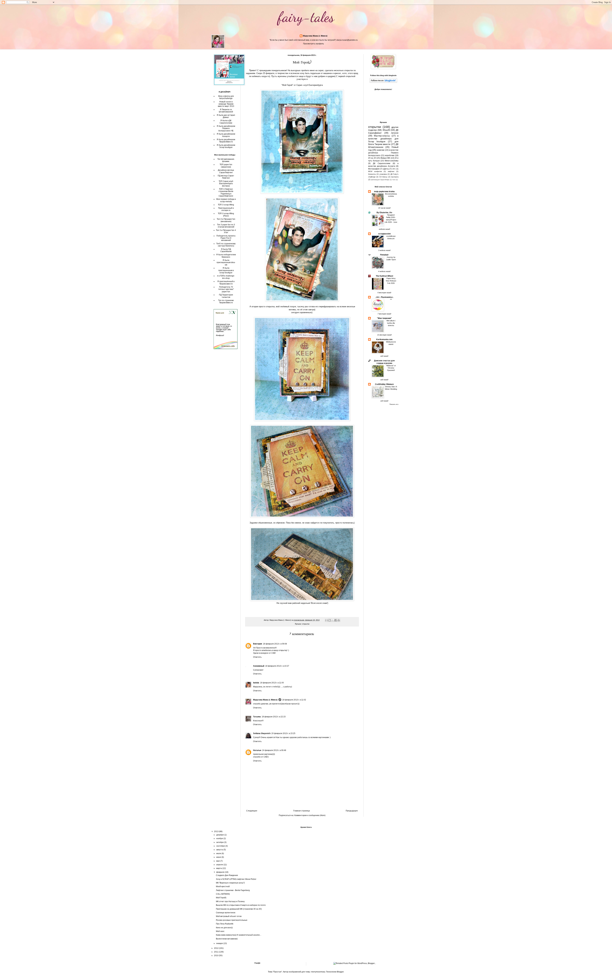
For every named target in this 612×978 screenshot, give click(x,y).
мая (218, 861)
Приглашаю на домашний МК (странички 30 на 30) (239, 909)
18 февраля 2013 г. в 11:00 (272, 683)
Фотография (373, 169)
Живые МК (385, 158)
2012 (216, 948)
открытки (305, 624)
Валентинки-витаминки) (227, 939)
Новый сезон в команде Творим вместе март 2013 (226, 104)
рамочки (380, 150)
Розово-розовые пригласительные (231, 920)
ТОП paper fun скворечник (226, 165)
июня (219, 857)
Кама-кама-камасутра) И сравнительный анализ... (238, 935)
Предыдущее (352, 811)
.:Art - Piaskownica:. (384, 297)
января (219, 943)
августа (219, 850)
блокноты (372, 174)
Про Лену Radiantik (224, 924)
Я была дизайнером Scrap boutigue (226, 146)
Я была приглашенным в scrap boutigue (226, 270)
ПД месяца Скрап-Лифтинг (226, 177)
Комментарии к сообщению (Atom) (309, 815)
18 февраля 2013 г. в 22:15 (274, 717)
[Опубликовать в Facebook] (335, 620)
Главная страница (301, 811)
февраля (220, 872)
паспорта (394, 177)
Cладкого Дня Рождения (227, 875)
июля (219, 853)
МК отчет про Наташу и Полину (230, 901)
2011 (216, 952)
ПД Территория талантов (226, 296)
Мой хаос (220, 931)
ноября (219, 838)
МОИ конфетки (375, 171)
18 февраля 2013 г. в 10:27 (277, 666)
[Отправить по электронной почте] (326, 620)
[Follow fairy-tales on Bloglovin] (383, 82)
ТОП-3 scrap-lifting (226, 205)
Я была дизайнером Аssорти (226, 135)
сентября (220, 846)
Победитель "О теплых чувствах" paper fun (226, 289)
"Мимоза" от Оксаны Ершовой (391, 368)
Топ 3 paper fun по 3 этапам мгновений (226, 226)
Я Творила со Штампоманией (226, 110)
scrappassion (384, 234)
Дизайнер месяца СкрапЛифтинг (226, 171)
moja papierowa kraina (384, 191)
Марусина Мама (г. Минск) (315, 36)
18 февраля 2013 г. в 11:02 (294, 700)
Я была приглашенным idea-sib (226, 262)
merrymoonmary (318, 972)
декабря (220, 835)
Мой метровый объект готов (228, 916)
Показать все (394, 404)
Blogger (340, 972)
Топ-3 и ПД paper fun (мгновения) (226, 220)
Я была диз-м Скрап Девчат (226, 116)
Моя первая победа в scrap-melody (226, 200)
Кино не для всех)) (224, 928)
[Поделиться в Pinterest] (338, 620)
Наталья (257, 750)
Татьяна (257, 717)
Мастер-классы (382, 135)
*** (391, 300)
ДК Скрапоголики (381, 163)
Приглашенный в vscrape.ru (226, 209)
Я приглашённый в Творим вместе (225, 282)
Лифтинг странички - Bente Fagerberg (233, 890)
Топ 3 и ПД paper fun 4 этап (226, 231)
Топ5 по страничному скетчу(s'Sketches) (226, 245)
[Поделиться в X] (332, 620)
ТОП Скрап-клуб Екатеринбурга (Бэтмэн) (226, 183)
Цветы (386, 169)
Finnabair (384, 255)
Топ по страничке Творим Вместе (226, 301)
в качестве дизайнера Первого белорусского (383, 153)
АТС (394, 169)
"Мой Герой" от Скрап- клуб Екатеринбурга (302, 85)
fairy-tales (306, 17)
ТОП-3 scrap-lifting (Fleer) (226, 214)
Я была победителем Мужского (226, 256)
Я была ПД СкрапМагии (226, 250)
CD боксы (383, 177)
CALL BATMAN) (223, 894)
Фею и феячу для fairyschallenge (226, 97)
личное (394, 133)
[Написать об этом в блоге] (329, 620)
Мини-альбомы (391, 161)
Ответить (257, 657)
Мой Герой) (221, 898)
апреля (219, 865)
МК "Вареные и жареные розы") (230, 883)
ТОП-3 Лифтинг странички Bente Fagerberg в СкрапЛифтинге (226, 192)
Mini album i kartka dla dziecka (390, 323)
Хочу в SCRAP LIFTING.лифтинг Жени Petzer (236, 879)
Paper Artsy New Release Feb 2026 (391, 280)
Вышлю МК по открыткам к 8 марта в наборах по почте (241, 905)
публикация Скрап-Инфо (380, 179)
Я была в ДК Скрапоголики (226, 121)
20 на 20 (372, 158)
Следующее (251, 811)
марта (219, 868)
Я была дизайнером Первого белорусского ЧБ (226, 128)
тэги (393, 179)
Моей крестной (223, 886)
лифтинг (391, 171)
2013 (216, 831)
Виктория (257, 644)
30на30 (386, 130)
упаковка (383, 174)
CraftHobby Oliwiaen (384, 384)
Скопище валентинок (225, 913)
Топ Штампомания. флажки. (226, 160)
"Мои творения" (384, 318)
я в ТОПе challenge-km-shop (226, 277)
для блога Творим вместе (383, 143)
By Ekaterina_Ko (384, 212)
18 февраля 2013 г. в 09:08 (275, 644)
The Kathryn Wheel (384, 276)
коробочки (389, 155)
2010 (216, 955)
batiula (256, 683)
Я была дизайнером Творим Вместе (226, 140)
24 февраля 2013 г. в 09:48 (274, 750)
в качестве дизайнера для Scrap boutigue (383, 138)
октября (220, 842)
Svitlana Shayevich (261, 733)
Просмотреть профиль (313, 44)
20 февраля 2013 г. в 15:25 (283, 733)
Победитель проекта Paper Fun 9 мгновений (225, 238)
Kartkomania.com (384, 339)
